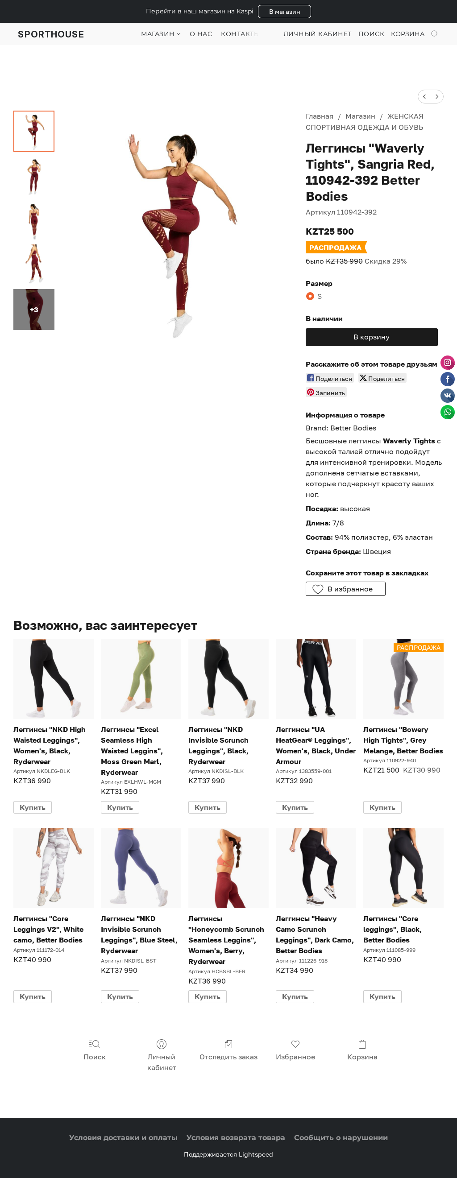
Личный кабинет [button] (317, 34)
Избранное (295, 1056)
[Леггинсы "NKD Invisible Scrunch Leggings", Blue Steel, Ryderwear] (141, 868)
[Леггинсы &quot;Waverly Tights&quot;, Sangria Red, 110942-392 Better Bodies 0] (33, 131)
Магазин (159, 34)
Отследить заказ (228, 1056)
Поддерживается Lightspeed (228, 1154)
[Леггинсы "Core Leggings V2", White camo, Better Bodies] (53, 868)
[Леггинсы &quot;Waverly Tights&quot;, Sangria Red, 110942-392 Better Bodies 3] (33, 264)
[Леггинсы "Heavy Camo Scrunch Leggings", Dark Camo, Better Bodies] (316, 868)
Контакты (240, 34)
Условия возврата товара (236, 1137)
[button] (284, 11)
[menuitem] (424, 96)
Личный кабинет (161, 1062)
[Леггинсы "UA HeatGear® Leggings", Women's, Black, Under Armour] (316, 679)
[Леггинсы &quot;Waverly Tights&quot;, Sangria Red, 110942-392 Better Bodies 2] (33, 220)
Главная (319, 116)
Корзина (362, 1056)
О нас (201, 34)
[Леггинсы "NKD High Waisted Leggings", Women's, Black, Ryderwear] (53, 679)
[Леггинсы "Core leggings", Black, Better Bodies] (403, 868)
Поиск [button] (371, 34)
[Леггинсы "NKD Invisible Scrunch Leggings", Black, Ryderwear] (228, 679)
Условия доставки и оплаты (123, 1137)
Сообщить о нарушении (341, 1137)
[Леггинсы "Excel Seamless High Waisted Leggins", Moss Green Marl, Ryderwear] (141, 679)
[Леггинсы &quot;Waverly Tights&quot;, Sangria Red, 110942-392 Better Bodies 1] (33, 175)
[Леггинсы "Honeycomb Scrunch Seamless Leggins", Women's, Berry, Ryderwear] (228, 868)
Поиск (94, 1056)
